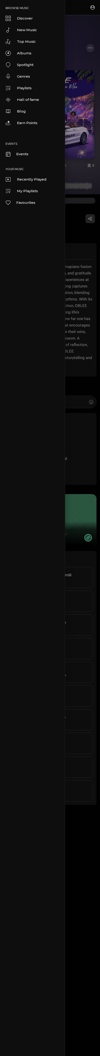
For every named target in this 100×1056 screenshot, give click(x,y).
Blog (21, 111)
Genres (23, 76)
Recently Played (32, 179)
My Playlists (27, 191)
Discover (25, 18)
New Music (27, 30)
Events (22, 154)
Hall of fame (28, 99)
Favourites (25, 202)
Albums (24, 53)
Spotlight (25, 65)
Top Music (26, 41)
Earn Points (27, 123)
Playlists (24, 88)
